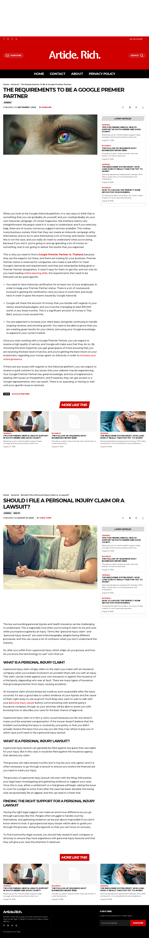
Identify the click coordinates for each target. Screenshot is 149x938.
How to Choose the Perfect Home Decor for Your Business (121, 191)
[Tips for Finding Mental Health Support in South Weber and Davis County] (26, 421)
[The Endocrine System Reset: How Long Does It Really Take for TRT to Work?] (123, 421)
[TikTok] (12, 39)
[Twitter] (16, 39)
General (15, 84)
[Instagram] (8, 39)
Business (106, 146)
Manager (47, 107)
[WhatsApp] (143, 107)
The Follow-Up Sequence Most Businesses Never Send (119, 149)
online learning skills (36, 273)
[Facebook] (4, 39)
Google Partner (21, 394)
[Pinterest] (136, 107)
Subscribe (138, 923)
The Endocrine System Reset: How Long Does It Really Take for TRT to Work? (122, 169)
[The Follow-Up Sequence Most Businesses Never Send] (74, 421)
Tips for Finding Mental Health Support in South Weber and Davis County (121, 129)
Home (6, 84)
